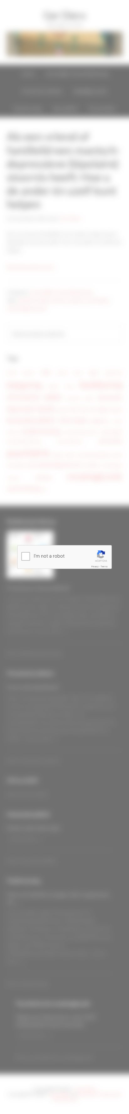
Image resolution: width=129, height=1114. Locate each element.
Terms (104, 566)
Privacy (95, 566)
